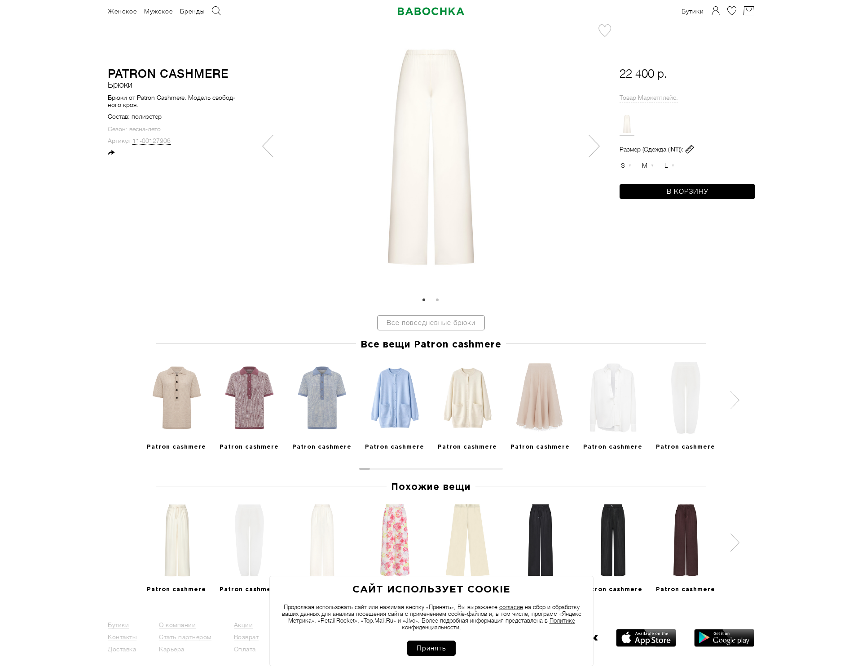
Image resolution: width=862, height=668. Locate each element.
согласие (511, 607)
